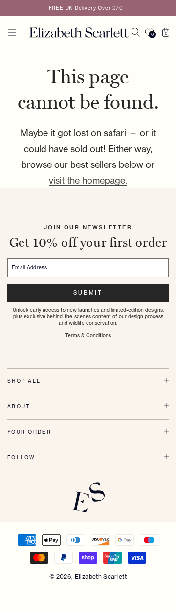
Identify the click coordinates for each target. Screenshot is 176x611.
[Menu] (12, 32)
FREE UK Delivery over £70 (86, 8)
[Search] (135, 32)
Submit (88, 292)
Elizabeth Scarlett (101, 576)
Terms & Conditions (88, 335)
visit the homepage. (88, 180)
